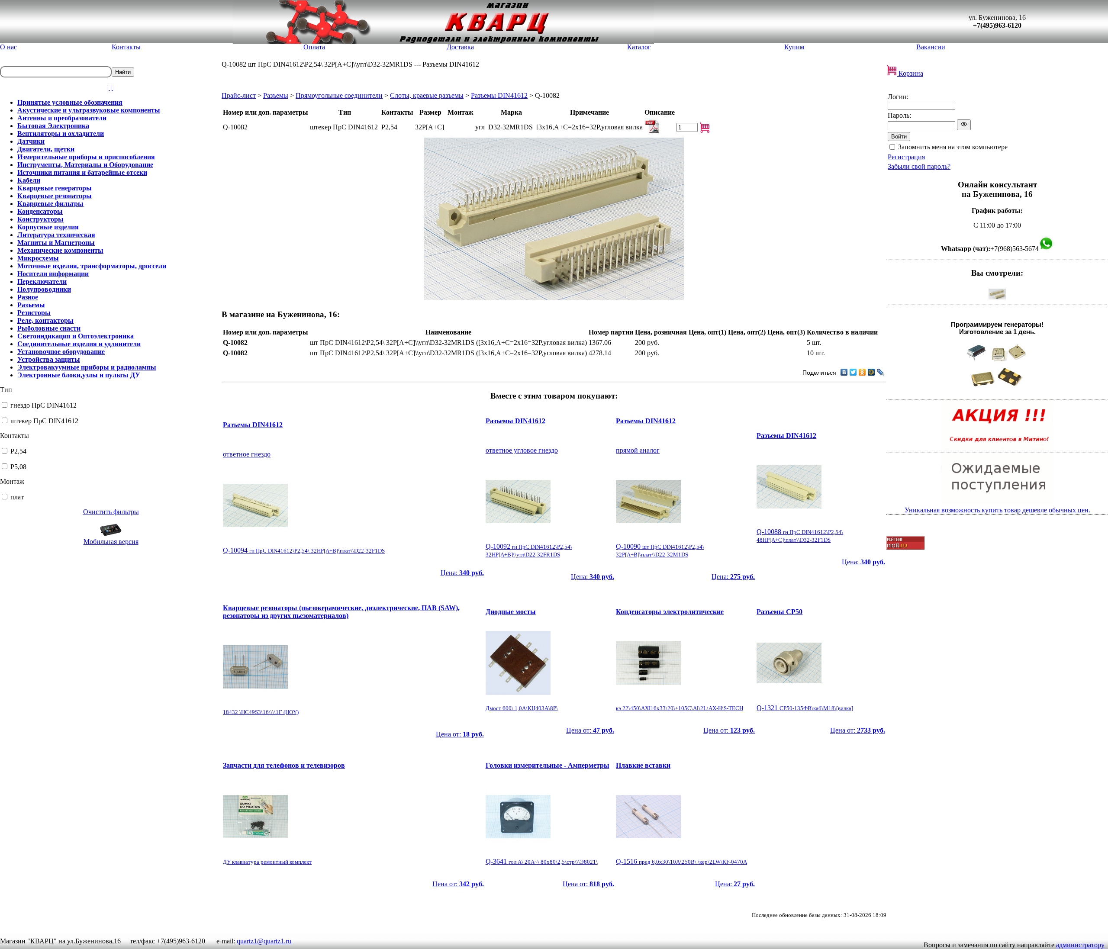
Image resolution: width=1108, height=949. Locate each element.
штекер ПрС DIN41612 (44, 421)
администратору (1080, 945)
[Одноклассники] (862, 372)
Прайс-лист (239, 95)
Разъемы (275, 95)
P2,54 (18, 451)
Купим (794, 47)
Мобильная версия (111, 541)
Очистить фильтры (111, 511)
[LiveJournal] (880, 372)
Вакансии (930, 47)
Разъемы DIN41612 (499, 95)
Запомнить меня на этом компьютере (953, 147)
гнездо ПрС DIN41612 (43, 405)
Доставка (460, 47)
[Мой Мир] (871, 372)
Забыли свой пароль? (919, 166)
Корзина (910, 73)
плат (17, 497)
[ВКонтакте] (844, 372)
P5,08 (18, 466)
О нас (8, 47)
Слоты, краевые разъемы (427, 95)
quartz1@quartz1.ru (264, 941)
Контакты (126, 47)
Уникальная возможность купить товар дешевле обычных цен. (997, 510)
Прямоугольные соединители (339, 95)
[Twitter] (853, 372)
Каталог (639, 47)
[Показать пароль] (964, 124)
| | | (111, 87)
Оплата (314, 47)
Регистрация (906, 157)
